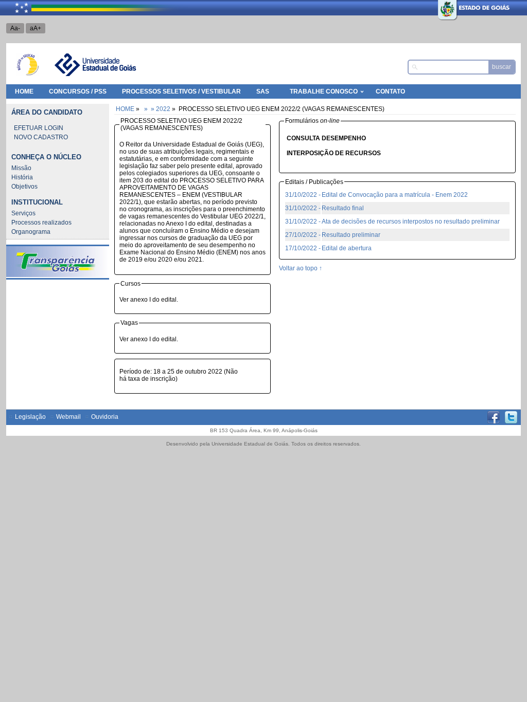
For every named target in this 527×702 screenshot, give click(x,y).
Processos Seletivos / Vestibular (181, 91)
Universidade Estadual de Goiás (94, 64)
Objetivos (24, 186)
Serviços (23, 213)
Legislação (30, 416)
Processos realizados (41, 222)
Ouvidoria (104, 416)
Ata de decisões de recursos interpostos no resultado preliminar (411, 221)
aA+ (35, 28)
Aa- (15, 28)
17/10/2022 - (303, 248)
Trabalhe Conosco (324, 91)
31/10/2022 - (303, 194)
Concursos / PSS (78, 91)
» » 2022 (156, 109)
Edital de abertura (347, 248)
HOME (24, 91)
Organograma (30, 231)
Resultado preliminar (351, 234)
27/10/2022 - (303, 234)
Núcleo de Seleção (27, 64)
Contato (390, 91)
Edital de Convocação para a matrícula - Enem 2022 (395, 194)
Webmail (68, 416)
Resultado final (343, 208)
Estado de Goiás (478, 8)
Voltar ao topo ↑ (300, 268)
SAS (262, 91)
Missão (21, 168)
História (22, 177)
